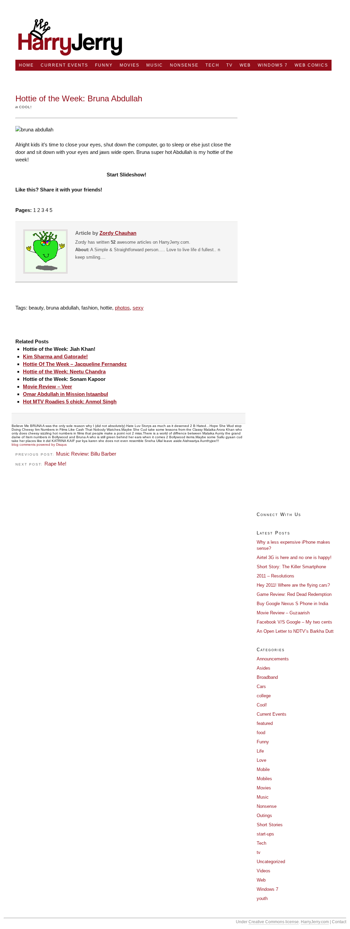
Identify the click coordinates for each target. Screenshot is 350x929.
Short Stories (270, 824)
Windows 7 (273, 65)
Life (260, 751)
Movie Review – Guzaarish (283, 612)
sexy (138, 308)
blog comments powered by (39, 444)
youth (262, 898)
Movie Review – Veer (47, 386)
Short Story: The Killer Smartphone (291, 566)
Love (261, 760)
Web (245, 65)
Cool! (25, 107)
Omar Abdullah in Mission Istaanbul (65, 394)
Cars (261, 686)
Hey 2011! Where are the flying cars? (293, 585)
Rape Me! (55, 464)
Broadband (267, 677)
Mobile (263, 769)
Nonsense (184, 65)
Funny (104, 65)
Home (26, 65)
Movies (129, 65)
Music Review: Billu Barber (86, 454)
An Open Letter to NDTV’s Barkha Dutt (295, 631)
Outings (264, 815)
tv (229, 65)
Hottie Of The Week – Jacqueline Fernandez (75, 364)
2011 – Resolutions (275, 575)
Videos (263, 870)
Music (154, 65)
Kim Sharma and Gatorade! (55, 356)
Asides (263, 668)
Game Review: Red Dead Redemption (294, 594)
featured (265, 723)
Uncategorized (271, 861)
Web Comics (311, 65)
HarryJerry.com (315, 921)
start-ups (265, 834)
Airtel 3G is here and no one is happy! (294, 557)
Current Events (64, 65)
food (261, 732)
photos (122, 308)
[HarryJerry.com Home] (70, 58)
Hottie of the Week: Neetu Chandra (64, 371)
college (264, 695)
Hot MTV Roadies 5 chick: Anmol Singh (70, 401)
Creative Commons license (273, 921)
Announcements (273, 658)
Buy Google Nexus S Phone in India (292, 603)
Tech (212, 65)
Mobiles (264, 778)
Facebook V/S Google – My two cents (294, 622)
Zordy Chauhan (117, 233)
